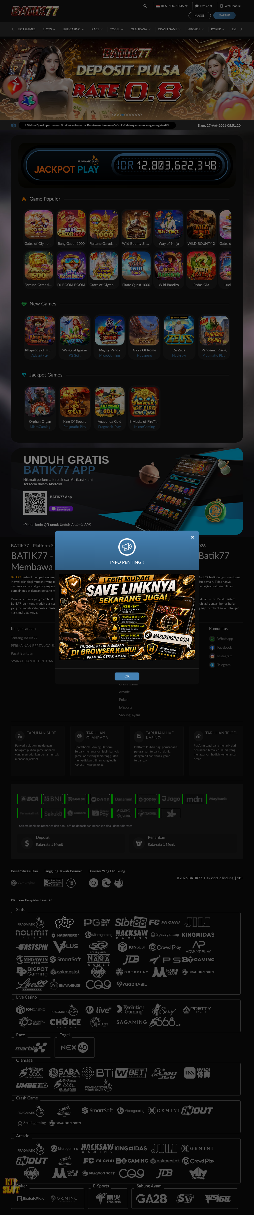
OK (127, 676)
